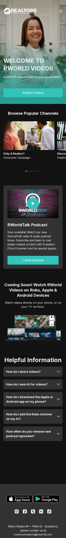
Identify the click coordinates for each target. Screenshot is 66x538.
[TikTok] (49, 511)
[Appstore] (19, 499)
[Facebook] (25, 511)
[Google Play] (47, 499)
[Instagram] (17, 511)
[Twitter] (33, 511)
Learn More (11, 81)
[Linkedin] (41, 511)
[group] (28, 135)
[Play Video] (33, 203)
